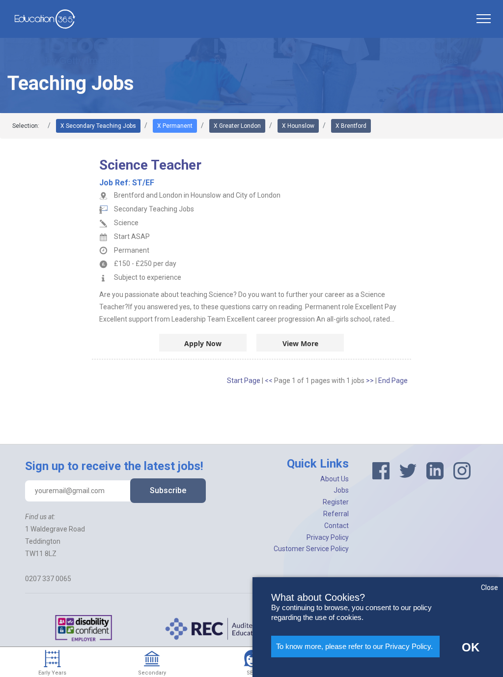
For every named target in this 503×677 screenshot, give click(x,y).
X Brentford (350, 125)
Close (489, 587)
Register (336, 502)
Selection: (25, 125)
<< (269, 380)
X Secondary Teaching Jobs (98, 125)
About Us (334, 479)
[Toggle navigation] (483, 19)
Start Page (243, 380)
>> (370, 380)
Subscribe (168, 490)
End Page (393, 380)
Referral (336, 514)
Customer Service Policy (311, 549)
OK (470, 647)
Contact (336, 526)
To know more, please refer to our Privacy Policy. (354, 646)
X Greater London (237, 125)
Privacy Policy (328, 537)
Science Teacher (150, 165)
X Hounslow (298, 125)
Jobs (341, 490)
